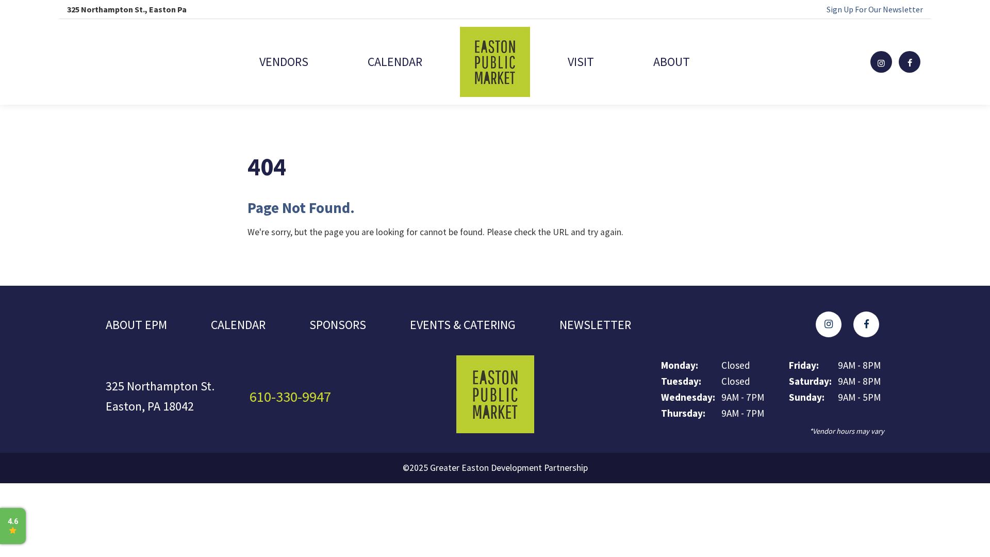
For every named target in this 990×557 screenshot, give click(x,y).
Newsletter (595, 325)
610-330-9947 (290, 396)
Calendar (395, 62)
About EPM (136, 325)
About (671, 62)
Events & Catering (463, 325)
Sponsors (337, 325)
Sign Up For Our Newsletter (875, 9)
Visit (581, 62)
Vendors (283, 62)
